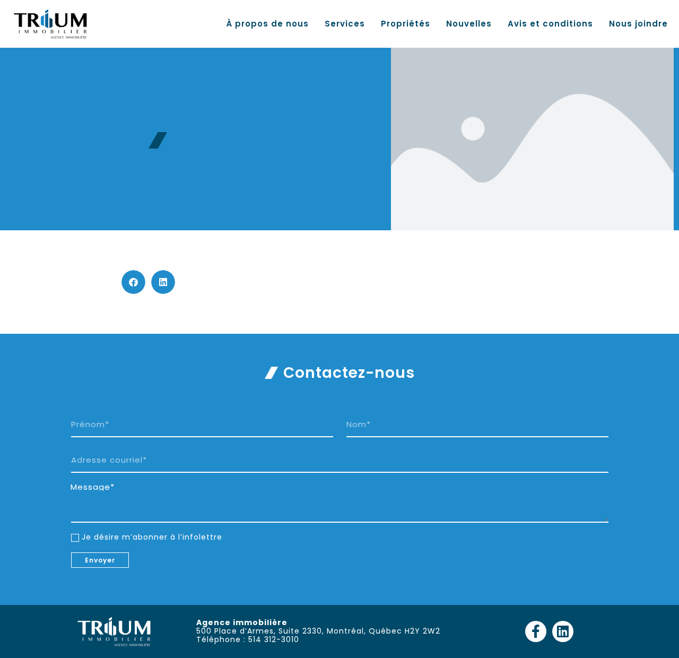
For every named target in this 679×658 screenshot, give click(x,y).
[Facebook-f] (535, 631)
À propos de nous (267, 24)
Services (345, 24)
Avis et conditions (550, 24)
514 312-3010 (273, 639)
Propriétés (405, 24)
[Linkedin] (562, 631)
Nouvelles (469, 24)
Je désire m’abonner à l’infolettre (152, 537)
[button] (133, 282)
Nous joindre (638, 24)
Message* (93, 487)
